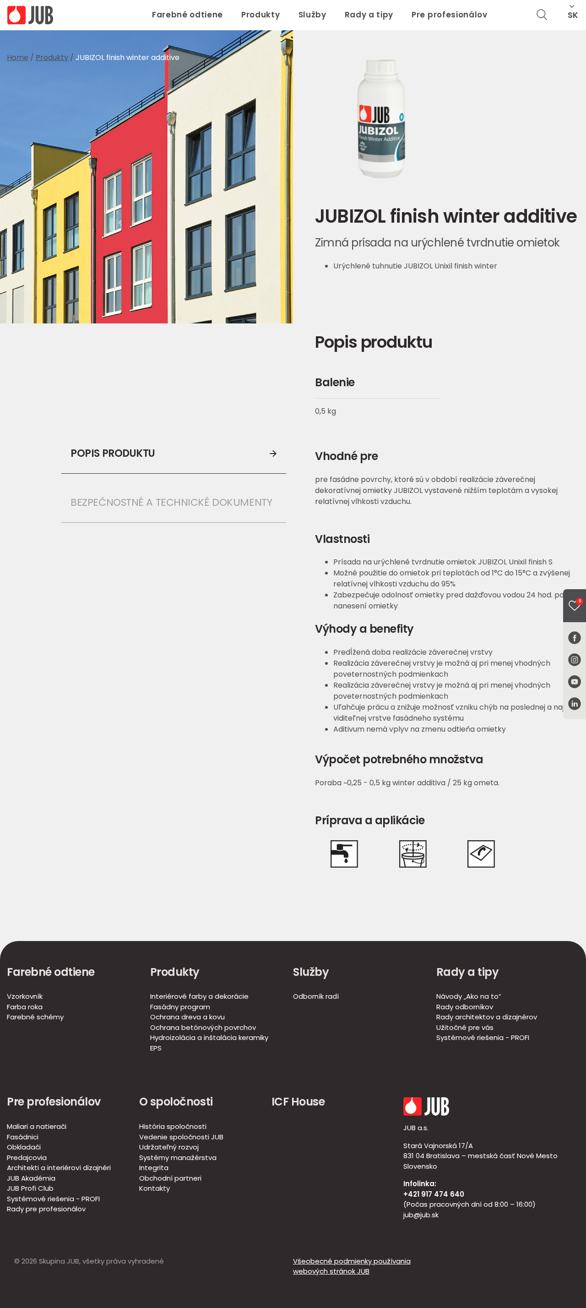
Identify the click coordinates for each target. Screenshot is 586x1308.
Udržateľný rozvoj (169, 1147)
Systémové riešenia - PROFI (482, 1037)
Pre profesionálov (450, 14)
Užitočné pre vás (465, 1027)
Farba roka (25, 1007)
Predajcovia (27, 1157)
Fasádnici (22, 1137)
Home (17, 57)
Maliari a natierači (36, 1126)
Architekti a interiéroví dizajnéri (59, 1167)
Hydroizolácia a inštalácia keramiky (209, 1037)
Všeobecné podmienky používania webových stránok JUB (352, 1266)
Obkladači (24, 1147)
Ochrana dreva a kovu (187, 1017)
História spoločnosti (172, 1126)
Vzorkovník (25, 996)
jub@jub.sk (421, 1215)
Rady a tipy (369, 14)
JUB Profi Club (30, 1188)
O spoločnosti (176, 1101)
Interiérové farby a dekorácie (199, 996)
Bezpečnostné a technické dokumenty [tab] (171, 502)
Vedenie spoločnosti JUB (181, 1137)
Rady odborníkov (464, 1007)
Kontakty (154, 1188)
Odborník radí (316, 996)
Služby (312, 14)
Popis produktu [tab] (113, 453)
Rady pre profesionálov (46, 1209)
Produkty (260, 14)
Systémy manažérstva (178, 1157)
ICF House (298, 1101)
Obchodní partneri (170, 1178)
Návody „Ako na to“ (468, 996)
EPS (156, 1048)
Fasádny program (180, 1007)
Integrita (153, 1167)
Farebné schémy (35, 1017)
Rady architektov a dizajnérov (486, 1017)
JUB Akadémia (31, 1178)
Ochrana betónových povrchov (203, 1027)
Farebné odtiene (187, 14)
